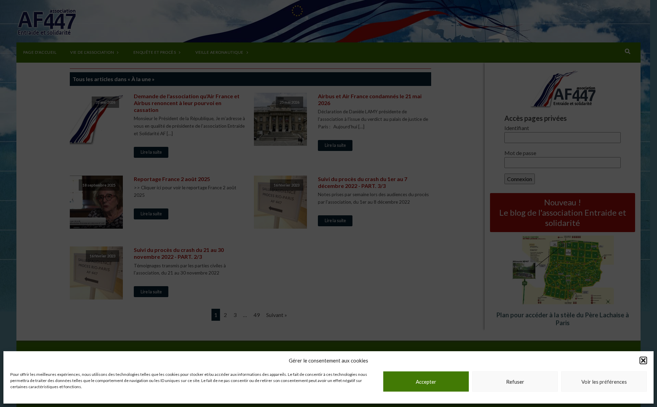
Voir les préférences (604, 382)
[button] (643, 360)
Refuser (515, 382)
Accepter (426, 382)
